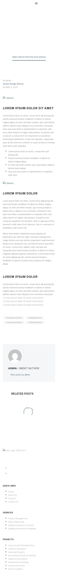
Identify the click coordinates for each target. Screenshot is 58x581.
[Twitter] (9, 330)
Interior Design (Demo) (13, 84)
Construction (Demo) (14, 322)
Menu (36, 3)
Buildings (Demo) (35, 317)
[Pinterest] (13, 330)
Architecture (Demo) (14, 317)
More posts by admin (20, 375)
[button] (42, 3)
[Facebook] (5, 330)
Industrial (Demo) (35, 322)
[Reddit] (25, 330)
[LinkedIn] (21, 330)
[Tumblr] (17, 330)
